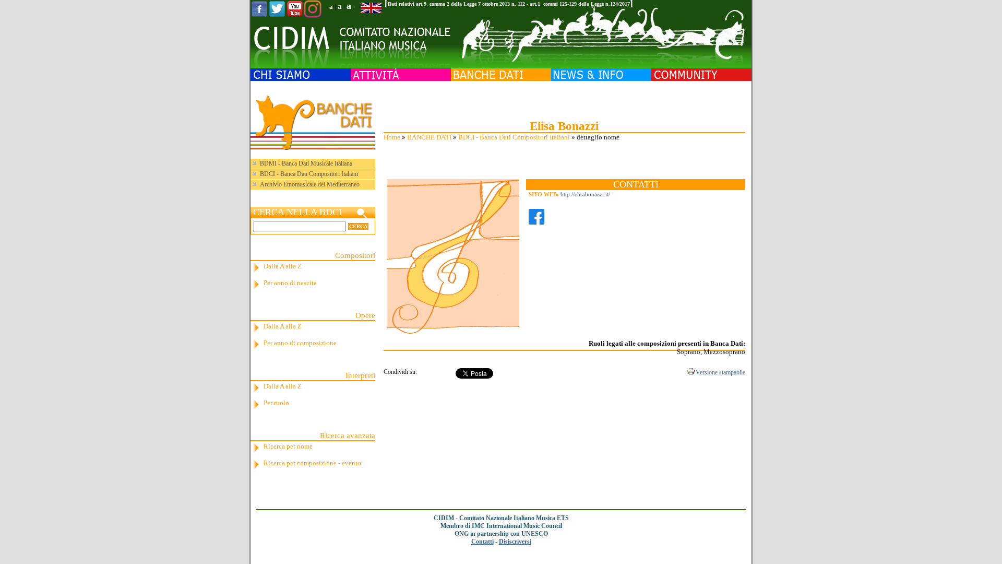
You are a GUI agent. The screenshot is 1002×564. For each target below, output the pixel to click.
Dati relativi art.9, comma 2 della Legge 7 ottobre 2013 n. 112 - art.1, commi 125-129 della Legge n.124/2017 (509, 4)
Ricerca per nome (288, 446)
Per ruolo (276, 403)
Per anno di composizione (300, 343)
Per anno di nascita (290, 283)
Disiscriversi (515, 541)
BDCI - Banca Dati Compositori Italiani (514, 137)
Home (392, 137)
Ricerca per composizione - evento (312, 463)
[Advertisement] (564, 99)
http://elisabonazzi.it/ (585, 194)
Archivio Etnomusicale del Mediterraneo (310, 184)
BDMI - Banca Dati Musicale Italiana (306, 163)
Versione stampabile (720, 372)
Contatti (482, 541)
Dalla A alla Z (283, 266)
